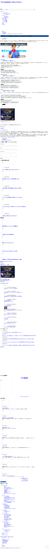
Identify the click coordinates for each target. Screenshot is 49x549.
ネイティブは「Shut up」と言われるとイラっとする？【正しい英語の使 (13, 206)
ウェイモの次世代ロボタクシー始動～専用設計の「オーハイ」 (12, 332)
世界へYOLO (6, 517)
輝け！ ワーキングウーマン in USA (9, 493)
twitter (3, 545)
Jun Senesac (2, 128)
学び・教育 (4, 18)
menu (1, 8)
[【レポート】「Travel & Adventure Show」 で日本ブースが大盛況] (5, 317)
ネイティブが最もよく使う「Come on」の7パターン (10, 169)
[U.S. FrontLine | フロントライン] (11, 2)
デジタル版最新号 (5, 541)
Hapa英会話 (6, 504)
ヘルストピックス (7, 511)
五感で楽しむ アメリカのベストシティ (8, 475)
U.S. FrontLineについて (6, 539)
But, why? (5, 492)
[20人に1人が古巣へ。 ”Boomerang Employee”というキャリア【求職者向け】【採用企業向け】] (5, 313)
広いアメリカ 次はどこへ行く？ (9, 501)
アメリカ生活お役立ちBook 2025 (7, 456)
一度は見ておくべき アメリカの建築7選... (11, 288)
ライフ (3, 15)
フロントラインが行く (7, 515)
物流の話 (5, 490)
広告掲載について (5, 540)
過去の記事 (2, 346)
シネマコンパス (6, 522)
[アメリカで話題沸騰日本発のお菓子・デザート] (5, 299)
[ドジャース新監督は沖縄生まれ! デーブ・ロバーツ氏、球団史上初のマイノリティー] (5, 309)
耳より (3, 23)
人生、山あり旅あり (7, 514)
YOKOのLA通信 (6, 505)
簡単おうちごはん (7, 525)
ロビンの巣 (6, 523)
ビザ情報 (5, 16)
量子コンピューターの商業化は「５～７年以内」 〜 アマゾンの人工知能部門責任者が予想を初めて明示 (19, 335)
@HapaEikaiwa (4, 138)
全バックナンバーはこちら (24, 396)
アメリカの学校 (6, 506)
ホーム (3, 538)
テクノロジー (6, 14)
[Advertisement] (17, 6)
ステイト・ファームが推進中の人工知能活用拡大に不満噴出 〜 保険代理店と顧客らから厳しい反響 (18, 345)
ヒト (3, 22)
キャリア (3, 24)
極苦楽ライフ (6, 500)
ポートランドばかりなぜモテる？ (9, 499)
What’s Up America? (7, 487)
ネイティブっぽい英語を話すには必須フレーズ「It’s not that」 (12, 197)
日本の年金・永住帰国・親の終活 (9, 497)
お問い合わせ (4, 542)
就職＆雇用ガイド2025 (6, 427)
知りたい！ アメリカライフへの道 (9, 508)
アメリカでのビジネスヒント (9, 488)
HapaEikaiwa (4, 139)
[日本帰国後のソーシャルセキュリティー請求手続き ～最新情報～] (5, 291)
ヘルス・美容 (4, 510)
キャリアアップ (6, 531)
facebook (3, 546)
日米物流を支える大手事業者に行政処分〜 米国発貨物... (13, 296)
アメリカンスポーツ (7, 529)
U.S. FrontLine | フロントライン (9, 547)
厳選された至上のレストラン (9, 526)
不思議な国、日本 (7, 491)
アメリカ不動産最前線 (7, 502)
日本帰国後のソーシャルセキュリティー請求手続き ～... (13, 292)
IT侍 (5, 486)
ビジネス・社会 (4, 12)
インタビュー (6, 530)
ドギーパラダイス (7, 498)
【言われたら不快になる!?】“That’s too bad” (9, 215)
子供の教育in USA (7, 507)
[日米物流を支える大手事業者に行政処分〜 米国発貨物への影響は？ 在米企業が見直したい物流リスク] (5, 295)
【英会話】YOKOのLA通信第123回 (8, 234)
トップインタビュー (7, 13)
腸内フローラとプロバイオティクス (8, 242)
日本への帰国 (6, 17)
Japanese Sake (4, 446)
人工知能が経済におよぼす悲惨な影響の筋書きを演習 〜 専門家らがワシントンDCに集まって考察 (18, 338)
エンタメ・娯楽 (4, 21)
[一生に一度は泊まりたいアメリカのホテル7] (5, 304)
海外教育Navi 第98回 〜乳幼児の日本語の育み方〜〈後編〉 (12, 259)
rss (2, 544)
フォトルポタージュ (7, 518)
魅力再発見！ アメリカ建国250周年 (8, 417)
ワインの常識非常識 (7, 524)
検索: (1, 9)
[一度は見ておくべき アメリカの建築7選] (5, 287)
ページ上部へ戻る (3, 481)
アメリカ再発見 (6, 516)
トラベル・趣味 (4, 513)
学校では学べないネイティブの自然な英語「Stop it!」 (11, 178)
